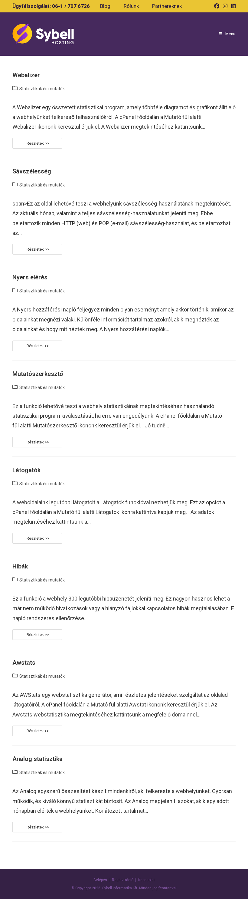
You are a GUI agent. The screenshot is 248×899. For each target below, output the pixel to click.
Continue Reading (58, 143)
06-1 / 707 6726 (71, 6)
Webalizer (26, 75)
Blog (105, 6)
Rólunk (131, 6)
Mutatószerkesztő (37, 373)
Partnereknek (167, 6)
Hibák (20, 566)
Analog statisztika (37, 758)
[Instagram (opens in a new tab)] (225, 6)
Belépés (100, 880)
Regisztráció (122, 880)
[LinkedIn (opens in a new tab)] (232, 6)
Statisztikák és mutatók (42, 88)
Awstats (23, 662)
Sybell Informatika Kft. (120, 888)
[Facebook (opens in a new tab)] (216, 6)
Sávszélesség (31, 171)
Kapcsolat (146, 880)
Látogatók (26, 470)
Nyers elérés (29, 277)
